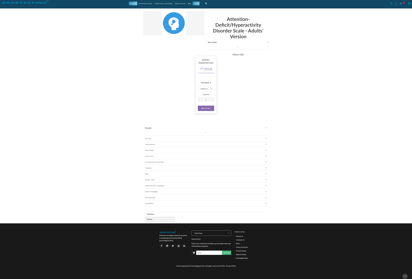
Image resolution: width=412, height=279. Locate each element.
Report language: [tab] (151, 191)
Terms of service (242, 247)
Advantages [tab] (149, 150)
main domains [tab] (150, 144)
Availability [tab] (149, 203)
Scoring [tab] (148, 138)
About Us (239, 236)
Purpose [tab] (148, 128)
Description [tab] (212, 42)
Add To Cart (206, 108)
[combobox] (206, 88)
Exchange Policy (242, 258)
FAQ (237, 243)
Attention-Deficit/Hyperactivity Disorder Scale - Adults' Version (238, 27)
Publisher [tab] (150, 214)
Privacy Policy (241, 251)
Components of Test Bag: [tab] (154, 162)
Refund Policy (241, 254)
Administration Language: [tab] (154, 186)
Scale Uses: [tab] (149, 156)
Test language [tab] (150, 197)
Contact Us (240, 240)
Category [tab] (148, 168)
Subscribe (226, 252)
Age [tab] (146, 174)
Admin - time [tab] (150, 180)
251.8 (206, 69)
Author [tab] (149, 219)
